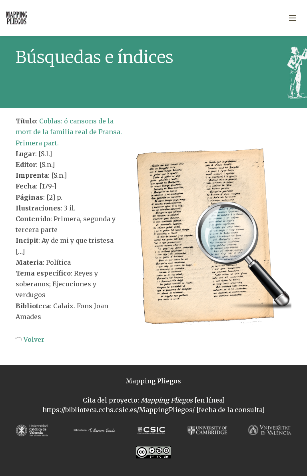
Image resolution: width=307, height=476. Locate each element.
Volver (33, 339)
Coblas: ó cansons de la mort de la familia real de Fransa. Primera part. (69, 132)
